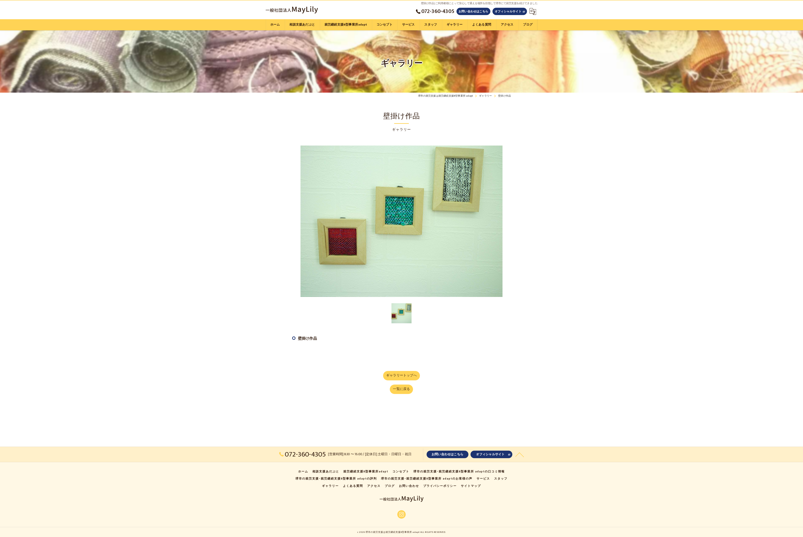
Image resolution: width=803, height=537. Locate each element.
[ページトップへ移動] (519, 454)
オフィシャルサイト (508, 11)
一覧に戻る (401, 389)
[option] (401, 221)
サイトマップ (471, 486)
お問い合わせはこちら (473, 11)
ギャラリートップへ (401, 375)
